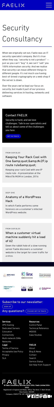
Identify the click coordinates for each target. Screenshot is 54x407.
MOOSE (32, 331)
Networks (6, 341)
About (32, 348)
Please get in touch (36, 311)
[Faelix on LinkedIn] (37, 396)
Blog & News (35, 351)
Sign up (7, 306)
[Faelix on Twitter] (29, 396)
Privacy (5, 354)
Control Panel (35, 325)
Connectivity (8, 335)
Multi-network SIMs (11, 338)
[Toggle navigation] (49, 5)
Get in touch (13, 136)
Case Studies (35, 335)
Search (32, 358)
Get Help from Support (40, 364)
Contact (32, 354)
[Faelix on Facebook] (33, 396)
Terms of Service (10, 348)
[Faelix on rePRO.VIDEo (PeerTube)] (49, 396)
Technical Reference (39, 328)
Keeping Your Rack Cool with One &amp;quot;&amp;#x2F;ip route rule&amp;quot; (27, 161)
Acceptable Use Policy (12, 351)
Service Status (36, 361)
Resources (34, 321)
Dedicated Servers (11, 328)
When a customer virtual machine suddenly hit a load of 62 (25, 237)
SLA (4, 358)
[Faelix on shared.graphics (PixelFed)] (45, 396)
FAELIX (32, 345)
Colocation (7, 331)
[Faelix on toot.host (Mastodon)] (41, 396)
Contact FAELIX (16, 115)
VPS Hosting (8, 325)
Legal (4, 345)
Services (6, 321)
